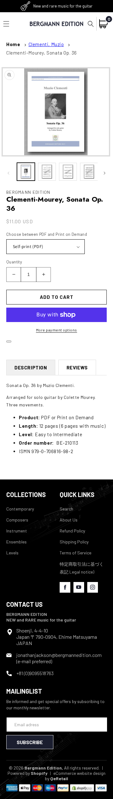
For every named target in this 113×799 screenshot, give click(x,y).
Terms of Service (75, 552)
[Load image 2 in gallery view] (47, 172)
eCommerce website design (79, 773)
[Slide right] (104, 173)
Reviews (77, 367)
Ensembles (16, 541)
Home (13, 44)
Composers (17, 519)
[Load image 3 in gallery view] (68, 172)
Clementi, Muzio (46, 44)
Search (66, 508)
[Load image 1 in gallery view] (26, 172)
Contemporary (20, 508)
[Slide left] (8, 173)
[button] (91, 24)
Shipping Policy (74, 541)
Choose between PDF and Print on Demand (46, 234)
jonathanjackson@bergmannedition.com (59, 655)
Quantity (14, 261)
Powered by (27, 773)
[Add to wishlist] (8, 341)
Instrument (16, 530)
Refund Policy (72, 530)
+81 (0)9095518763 (35, 673)
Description (30, 367)
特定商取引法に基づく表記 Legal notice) (82, 567)
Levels (12, 552)
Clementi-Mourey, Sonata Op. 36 (41, 53)
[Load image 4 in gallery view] (89, 172)
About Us (69, 519)
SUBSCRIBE (30, 742)
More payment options (56, 330)
